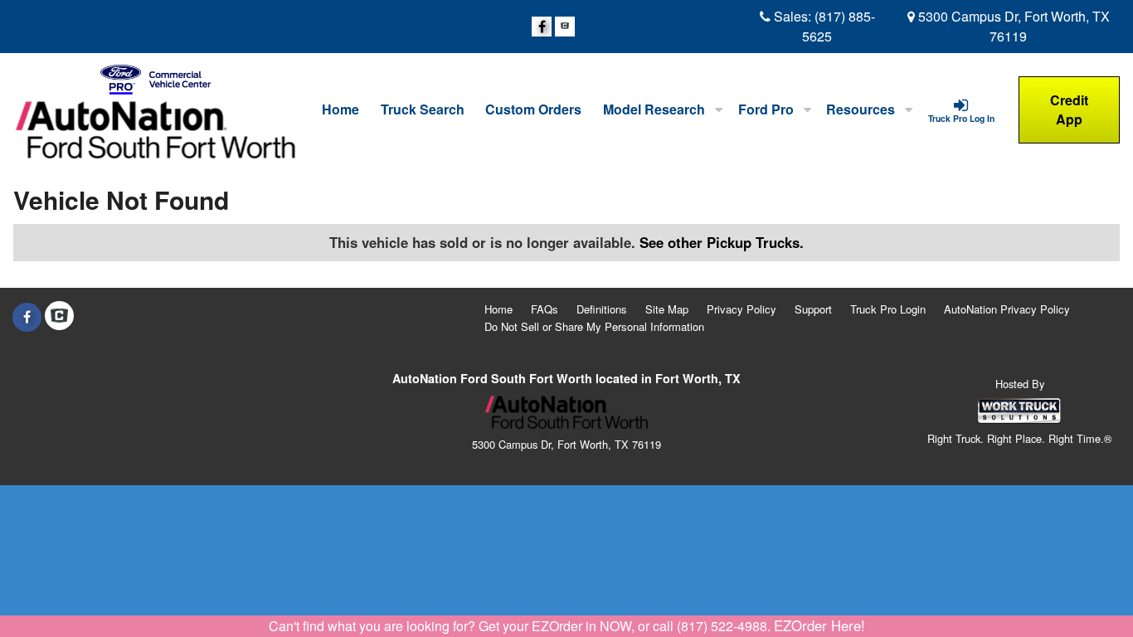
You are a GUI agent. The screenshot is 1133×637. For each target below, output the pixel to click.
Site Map (666, 309)
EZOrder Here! (819, 625)
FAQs (544, 309)
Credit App (1069, 109)
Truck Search (422, 109)
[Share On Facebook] (542, 26)
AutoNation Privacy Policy (1007, 309)
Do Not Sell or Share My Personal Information (594, 326)
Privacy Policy (741, 309)
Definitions (601, 309)
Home (340, 109)
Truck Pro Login (888, 309)
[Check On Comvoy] (565, 26)
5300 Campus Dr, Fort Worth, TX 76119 (1012, 26)
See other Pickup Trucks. (721, 242)
